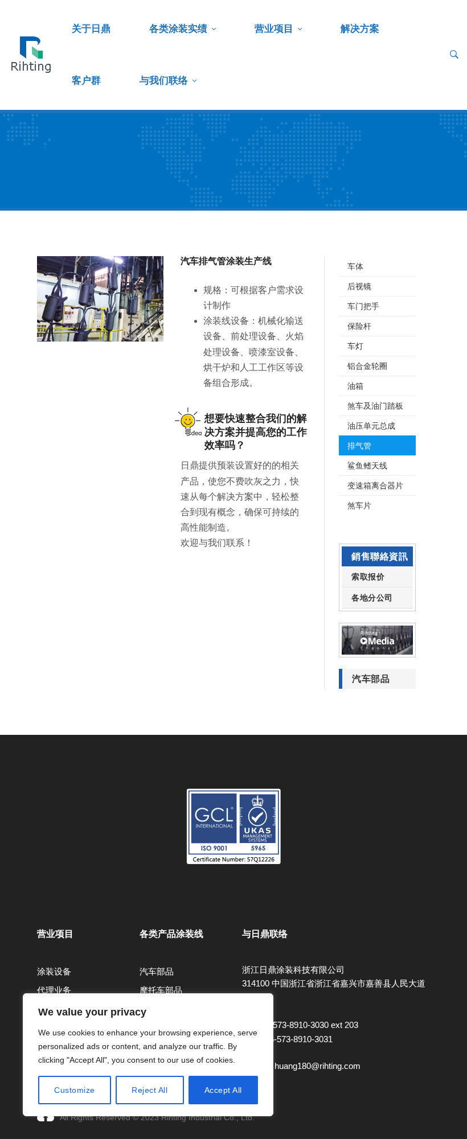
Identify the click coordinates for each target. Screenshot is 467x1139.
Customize (74, 1090)
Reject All (149, 1090)
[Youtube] (37, 903)
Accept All (223, 1090)
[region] (148, 1054)
